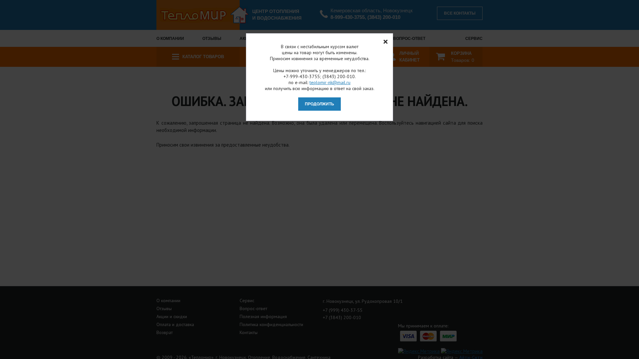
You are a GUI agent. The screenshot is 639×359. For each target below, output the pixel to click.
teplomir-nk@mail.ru (330, 82)
